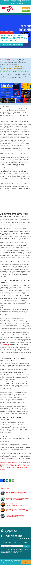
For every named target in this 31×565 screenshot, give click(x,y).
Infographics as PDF (7, 465)
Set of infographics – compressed (17, 462)
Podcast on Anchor (5, 467)
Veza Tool (13, 266)
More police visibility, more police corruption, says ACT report (14, 38)
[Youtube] (11, 3)
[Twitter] (9, 3)
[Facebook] (7, 3)
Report (25, 8)
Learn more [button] (9, 563)
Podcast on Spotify (23, 465)
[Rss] (17, 3)
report (4, 344)
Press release (3, 462)
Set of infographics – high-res (11, 464)
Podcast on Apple (16, 467)
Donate (25, 10)
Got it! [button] (26, 562)
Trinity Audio (14, 54)
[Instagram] (13, 3)
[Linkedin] (15, 3)
